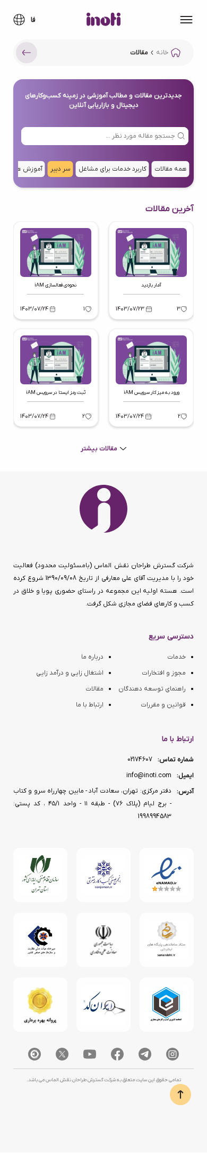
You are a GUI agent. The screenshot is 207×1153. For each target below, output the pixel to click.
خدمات (176, 657)
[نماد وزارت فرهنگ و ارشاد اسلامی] (167, 940)
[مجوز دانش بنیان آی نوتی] (103, 940)
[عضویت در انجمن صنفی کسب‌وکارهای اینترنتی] (103, 875)
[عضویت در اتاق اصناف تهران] (40, 940)
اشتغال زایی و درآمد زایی (70, 673)
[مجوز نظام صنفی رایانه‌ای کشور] (40, 875)
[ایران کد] (103, 1005)
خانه (162, 52)
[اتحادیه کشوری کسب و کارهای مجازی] (167, 1005)
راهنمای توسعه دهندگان (152, 689)
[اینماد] (167, 875)
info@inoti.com (148, 775)
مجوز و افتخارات (164, 673)
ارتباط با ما (90, 705)
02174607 (139, 759)
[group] (170, 169)
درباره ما (92, 657)
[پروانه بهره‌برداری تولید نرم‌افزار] (40, 1005)
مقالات (94, 689)
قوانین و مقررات (163, 705)
